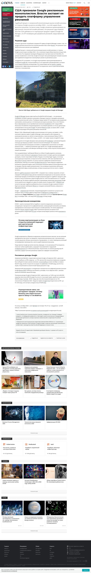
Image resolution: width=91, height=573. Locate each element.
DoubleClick (48, 124)
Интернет (5, 53)
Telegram (52, 556)
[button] (84, 3)
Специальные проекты (25, 550)
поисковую (40, 196)
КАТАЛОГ (79, 2)
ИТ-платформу (49, 141)
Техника (22, 554)
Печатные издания (24, 558)
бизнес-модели (25, 209)
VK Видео (52, 552)
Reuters (53, 45)
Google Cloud (46, 281)
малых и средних (56, 64)
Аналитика (29, 2)
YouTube (25, 279)
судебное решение (24, 173)
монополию (58, 180)
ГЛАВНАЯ (17, 2)
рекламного (34, 155)
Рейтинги (5, 59)
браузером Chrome (20, 188)
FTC (60, 54)
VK (50, 550)
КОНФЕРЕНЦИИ (37, 2)
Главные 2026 (7, 30)
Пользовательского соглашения (9, 571)
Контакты (38, 554)
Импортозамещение (7, 36)
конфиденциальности (21, 248)
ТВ (20, 556)
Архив (5, 556)
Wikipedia (63, 106)
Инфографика (5, 62)
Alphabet (35, 306)
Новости (6, 548)
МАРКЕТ (44, 2)
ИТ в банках (5, 44)
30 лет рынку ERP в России (6, 26)
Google (17, 45)
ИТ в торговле (6, 47)
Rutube (51, 554)
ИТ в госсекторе (6, 41)
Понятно (86, 570)
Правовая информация (74, 554)
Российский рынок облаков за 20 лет (6, 22)
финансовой (22, 270)
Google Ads (24, 62)
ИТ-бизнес (5, 56)
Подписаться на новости (46, 338)
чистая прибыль (43, 262)
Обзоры (6, 554)
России (34, 211)
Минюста (35, 186)
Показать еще (34, 433)
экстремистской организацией (39, 310)
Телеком (4, 50)
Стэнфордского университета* (49, 192)
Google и (31, 209)
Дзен (51, 558)
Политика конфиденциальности (77, 550)
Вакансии (38, 552)
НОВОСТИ (22, 2)
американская (24, 191)
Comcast (24, 160)
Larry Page (36, 194)
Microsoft (17, 160)
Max (51, 548)
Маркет (22, 552)
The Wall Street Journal (40, 162)
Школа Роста (5, 18)
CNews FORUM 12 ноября (6, 9)
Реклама (38, 550)
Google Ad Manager (20, 116)
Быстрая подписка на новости (76, 546)
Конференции (23, 548)
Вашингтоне (60, 182)
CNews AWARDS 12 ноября (6, 14)
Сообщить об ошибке (74, 552)
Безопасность (5, 38)
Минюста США (46, 127)
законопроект (27, 268)
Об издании (38, 548)
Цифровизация (6, 33)
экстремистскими (49, 325)
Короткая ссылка (61, 338)
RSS (70, 548)
